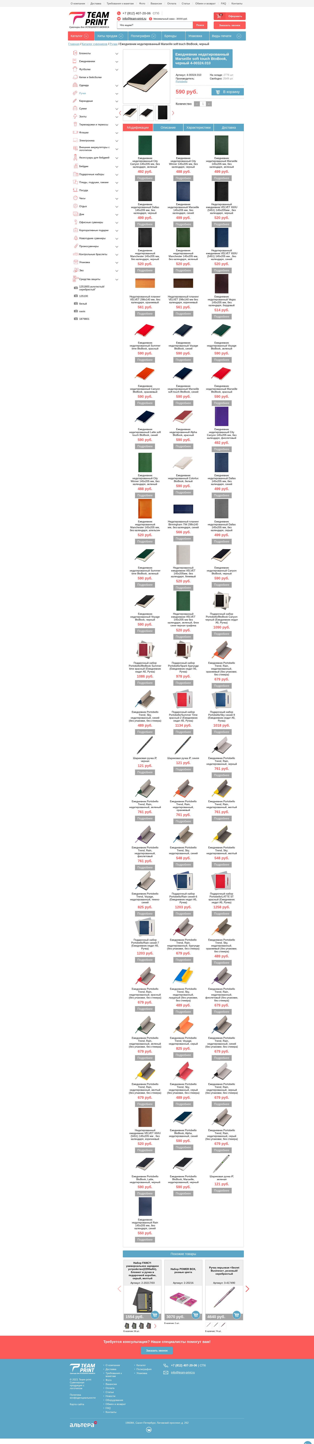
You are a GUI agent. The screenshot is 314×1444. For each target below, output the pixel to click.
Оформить (234, 16)
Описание (168, 127)
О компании (78, 3)
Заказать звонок (229, 25)
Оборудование (114, 1400)
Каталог (141, 1365)
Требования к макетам (120, 3)
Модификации (138, 127)
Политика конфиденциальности (83, 1396)
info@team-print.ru (134, 18)
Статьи (186, 3)
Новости (110, 1396)
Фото (142, 3)
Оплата (171, 3)
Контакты (237, 3)
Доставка (95, 3)
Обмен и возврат (205, 3)
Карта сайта (77, 1404)
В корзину (231, 92)
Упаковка (195, 36)
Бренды (170, 36)
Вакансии (156, 3)
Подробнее (145, 178)
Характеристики (198, 127)
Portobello (181, 81)
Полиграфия (140, 36)
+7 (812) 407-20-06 (136, 13)
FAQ (223, 3)
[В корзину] (155, 1315)
